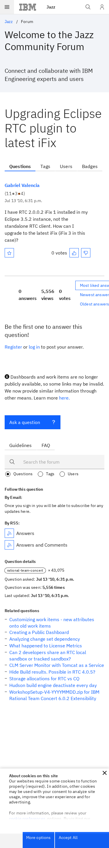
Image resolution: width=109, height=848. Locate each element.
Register (13, 347)
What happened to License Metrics (45, 646)
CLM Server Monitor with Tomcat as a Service (56, 665)
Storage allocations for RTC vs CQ (44, 678)
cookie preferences (27, 818)
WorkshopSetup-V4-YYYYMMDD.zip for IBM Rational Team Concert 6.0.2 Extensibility (54, 695)
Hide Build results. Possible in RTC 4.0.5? (52, 672)
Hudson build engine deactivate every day (53, 685)
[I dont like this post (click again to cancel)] (85, 252)
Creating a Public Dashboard (39, 632)
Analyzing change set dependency (44, 639)
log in (34, 347)
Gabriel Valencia (22, 185)
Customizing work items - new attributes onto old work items (51, 622)
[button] (105, 773)
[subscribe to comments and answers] (9, 545)
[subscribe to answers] (9, 533)
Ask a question (24, 422)
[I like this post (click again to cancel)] (74, 252)
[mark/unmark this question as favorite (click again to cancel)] (9, 252)
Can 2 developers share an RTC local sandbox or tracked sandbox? (47, 655)
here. (64, 398)
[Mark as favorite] (9, 252)
